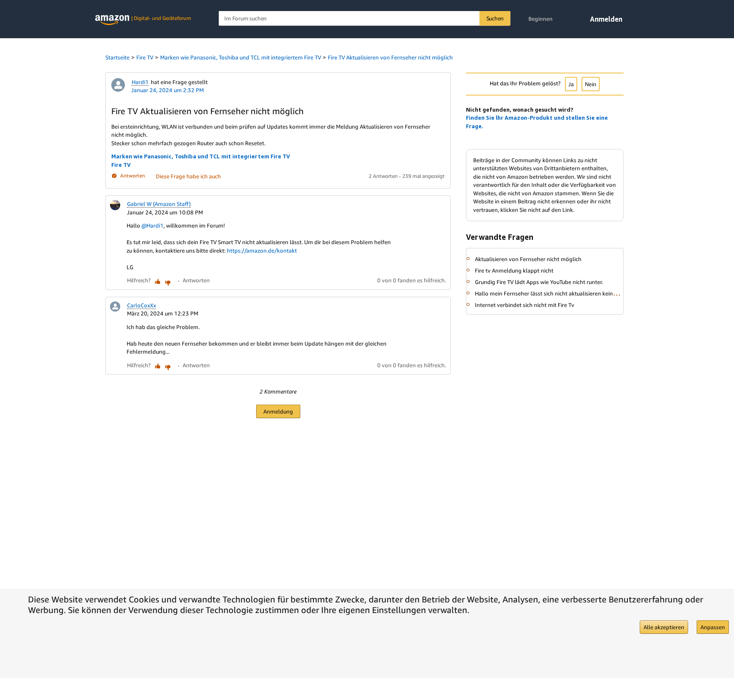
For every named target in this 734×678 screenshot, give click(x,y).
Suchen (495, 18)
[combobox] (365, 18)
